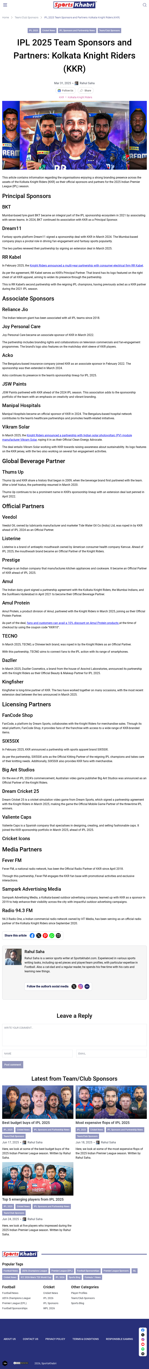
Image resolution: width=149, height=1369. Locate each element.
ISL (134, 1271)
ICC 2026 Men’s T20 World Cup (36, 1277)
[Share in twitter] (38, 935)
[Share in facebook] (32, 935)
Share (87, 90)
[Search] (144, 5)
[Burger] (5, 5)
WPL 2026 (49, 1308)
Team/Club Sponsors (26, 17)
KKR (61, 97)
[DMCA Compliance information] (21, 1363)
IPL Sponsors (50, 1303)
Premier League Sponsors (116, 1271)
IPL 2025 (33, 30)
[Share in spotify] (142, 1349)
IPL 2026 (60, 1277)
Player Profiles (79, 1293)
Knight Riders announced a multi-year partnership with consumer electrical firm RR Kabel (86, 265)
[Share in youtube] (142, 1344)
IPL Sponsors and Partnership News (77, 30)
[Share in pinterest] (45, 935)
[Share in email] (142, 1353)
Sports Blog (74, 1277)
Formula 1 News (93, 1277)
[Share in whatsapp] (51, 935)
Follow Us (67, 90)
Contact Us (30, 1339)
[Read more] (37, 1122)
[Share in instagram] (142, 1339)
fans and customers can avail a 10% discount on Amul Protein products (73, 623)
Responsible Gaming (119, 1339)
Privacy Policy (55, 1339)
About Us (10, 1339)
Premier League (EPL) (62, 1271)
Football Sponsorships (88, 1271)
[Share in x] (142, 1334)
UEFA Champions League (34, 1271)
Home (5, 17)
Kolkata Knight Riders (80, 97)
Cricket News (48, 30)
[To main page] (75, 4)
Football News (11, 1271)
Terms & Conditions (86, 1339)
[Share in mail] (58, 935)
